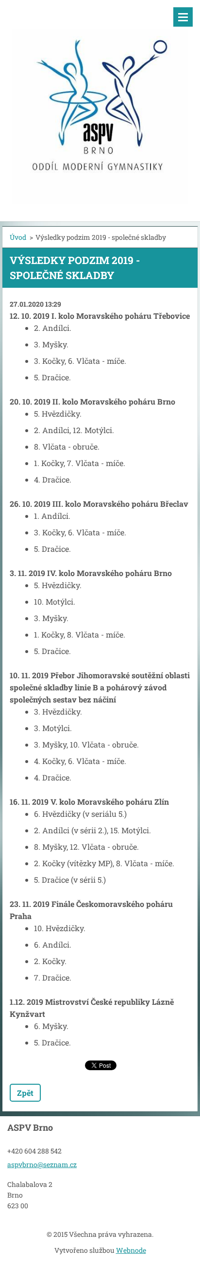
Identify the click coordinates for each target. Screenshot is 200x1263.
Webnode (131, 1250)
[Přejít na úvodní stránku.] (100, 104)
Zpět (25, 1093)
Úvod (18, 237)
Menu (183, 17)
